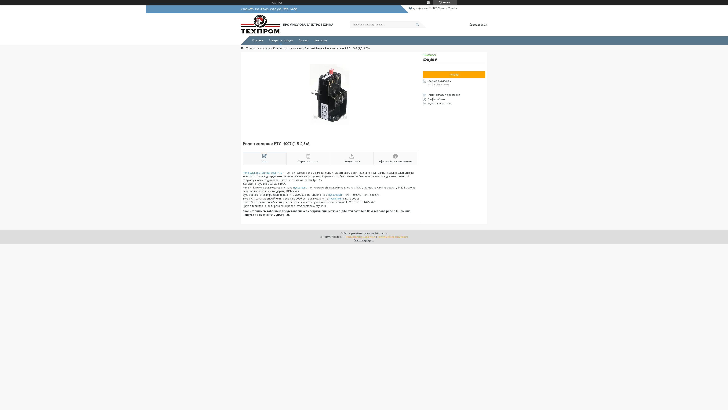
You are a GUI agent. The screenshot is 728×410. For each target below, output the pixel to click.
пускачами (335, 194)
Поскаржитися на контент (360, 236)
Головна (257, 40)
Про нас (304, 40)
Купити (454, 74)
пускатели (299, 187)
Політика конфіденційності (393, 236)
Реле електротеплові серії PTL (262, 172)
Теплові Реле (313, 48)
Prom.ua (383, 233)
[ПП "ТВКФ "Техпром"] (260, 24)
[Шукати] (417, 24)
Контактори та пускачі (287, 48)
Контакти (321, 40)
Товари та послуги (281, 40)
